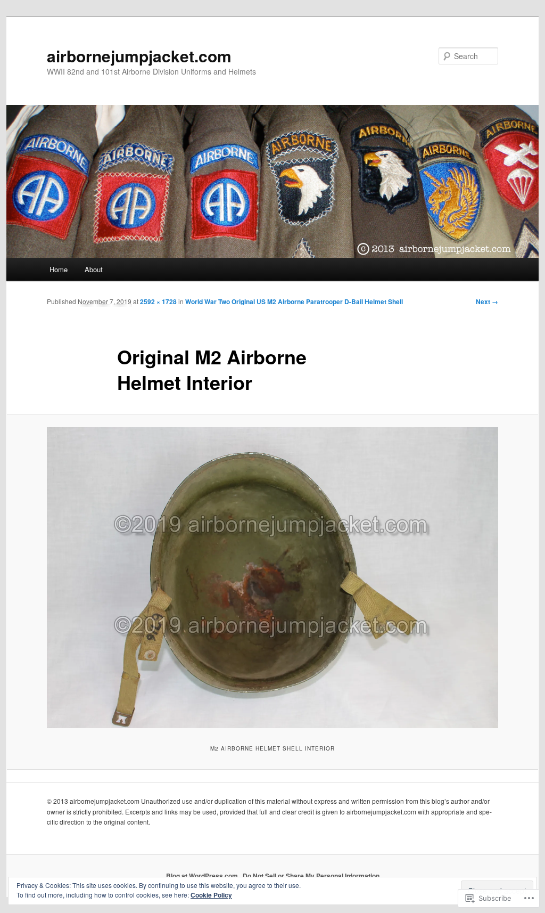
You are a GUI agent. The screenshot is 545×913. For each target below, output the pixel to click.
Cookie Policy (211, 895)
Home (58, 269)
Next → (487, 301)
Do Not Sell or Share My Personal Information (311, 876)
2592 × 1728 (158, 301)
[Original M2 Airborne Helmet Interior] (272, 577)
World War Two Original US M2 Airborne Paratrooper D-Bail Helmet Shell (294, 301)
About (94, 269)
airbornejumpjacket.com (139, 55)
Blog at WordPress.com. (203, 876)
